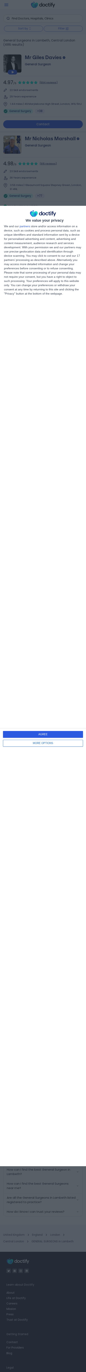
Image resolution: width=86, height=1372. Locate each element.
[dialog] (43, 686)
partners (25, 226)
